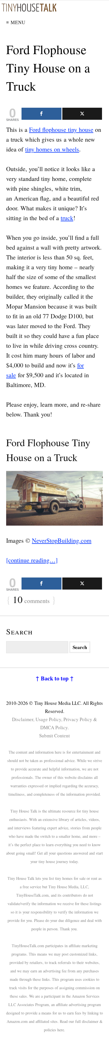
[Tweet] (82, 114)
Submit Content (54, 735)
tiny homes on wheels (52, 149)
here (60, 1029)
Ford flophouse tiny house (61, 129)
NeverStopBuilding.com (61, 540)
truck (67, 218)
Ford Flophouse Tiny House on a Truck (48, 67)
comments (31, 600)
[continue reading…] (32, 560)
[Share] (41, 114)
